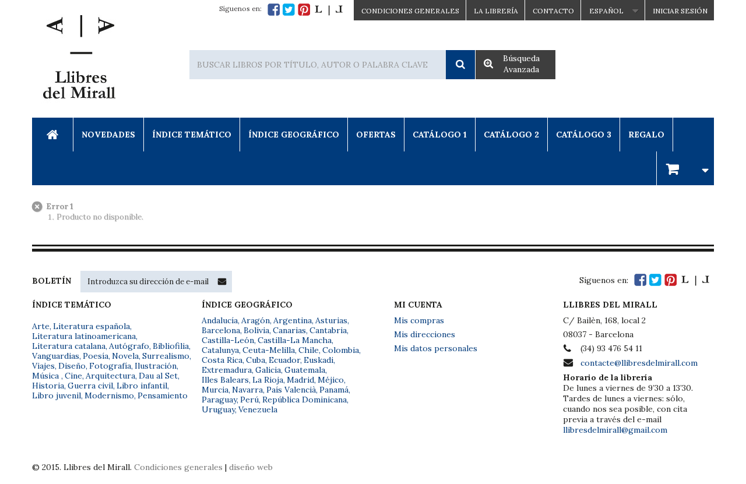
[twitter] (289, 9)
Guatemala (304, 370)
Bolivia (256, 330)
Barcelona (221, 330)
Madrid (300, 380)
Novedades (108, 134)
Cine (73, 375)
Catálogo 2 (511, 134)
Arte (41, 326)
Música (46, 375)
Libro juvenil (56, 395)
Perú (249, 399)
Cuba (255, 360)
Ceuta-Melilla (268, 350)
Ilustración (156, 366)
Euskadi (318, 360)
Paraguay (219, 399)
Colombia (340, 350)
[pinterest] (304, 9)
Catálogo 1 (440, 134)
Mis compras (419, 320)
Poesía (95, 356)
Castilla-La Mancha (295, 340)
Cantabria (328, 330)
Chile (308, 350)
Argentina (292, 320)
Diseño (72, 366)
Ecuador (284, 360)
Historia (48, 385)
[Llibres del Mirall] (78, 60)
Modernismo (109, 395)
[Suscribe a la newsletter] (222, 281)
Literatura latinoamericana (84, 336)
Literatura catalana (68, 346)
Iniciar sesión (680, 10)
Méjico (331, 380)
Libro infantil (142, 385)
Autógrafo (129, 346)
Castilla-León (228, 340)
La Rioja (267, 380)
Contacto (553, 10)
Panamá (334, 389)
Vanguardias (55, 356)
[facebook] (274, 9)
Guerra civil (90, 385)
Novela (125, 356)
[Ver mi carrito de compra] (685, 168)
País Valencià (291, 389)
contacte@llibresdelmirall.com (639, 363)
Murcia (215, 389)
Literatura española (91, 326)
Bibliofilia (171, 346)
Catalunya (220, 350)
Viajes (43, 366)
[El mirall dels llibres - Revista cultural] (328, 9)
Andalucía (220, 320)
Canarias (289, 330)
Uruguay (218, 409)
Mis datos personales (435, 348)
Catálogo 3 (583, 134)
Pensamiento (163, 395)
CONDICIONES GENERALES (410, 10)
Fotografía (110, 366)
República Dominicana (304, 399)
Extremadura (227, 370)
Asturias (331, 320)
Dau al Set (158, 375)
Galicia (268, 370)
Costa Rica (222, 360)
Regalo (646, 134)
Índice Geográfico (293, 134)
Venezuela (257, 409)
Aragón (255, 320)
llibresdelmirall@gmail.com (615, 430)
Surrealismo (165, 356)
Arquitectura (110, 375)
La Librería (496, 10)
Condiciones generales (178, 467)
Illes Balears (225, 380)
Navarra (247, 389)
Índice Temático (191, 134)
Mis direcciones (424, 334)
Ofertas (376, 134)
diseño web (251, 467)
